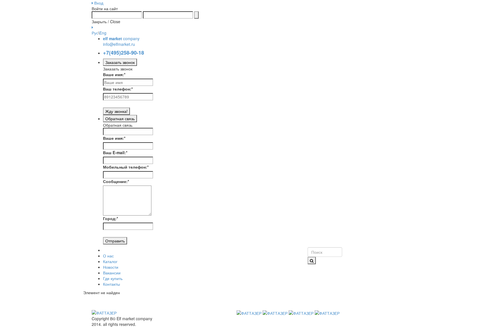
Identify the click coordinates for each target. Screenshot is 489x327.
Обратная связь (120, 118)
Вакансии (112, 273)
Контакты (111, 284)
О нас (108, 256)
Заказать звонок (120, 62)
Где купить (113, 278)
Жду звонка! (116, 111)
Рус (95, 33)
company (121, 38)
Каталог (110, 261)
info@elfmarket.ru (119, 44)
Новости (110, 267)
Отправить (115, 241)
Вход (98, 3)
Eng (102, 33)
